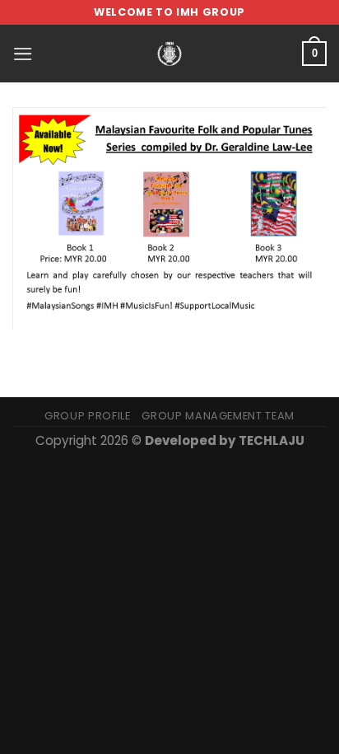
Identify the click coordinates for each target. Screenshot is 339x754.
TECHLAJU (271, 440)
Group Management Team (218, 416)
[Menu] (23, 54)
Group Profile (87, 416)
